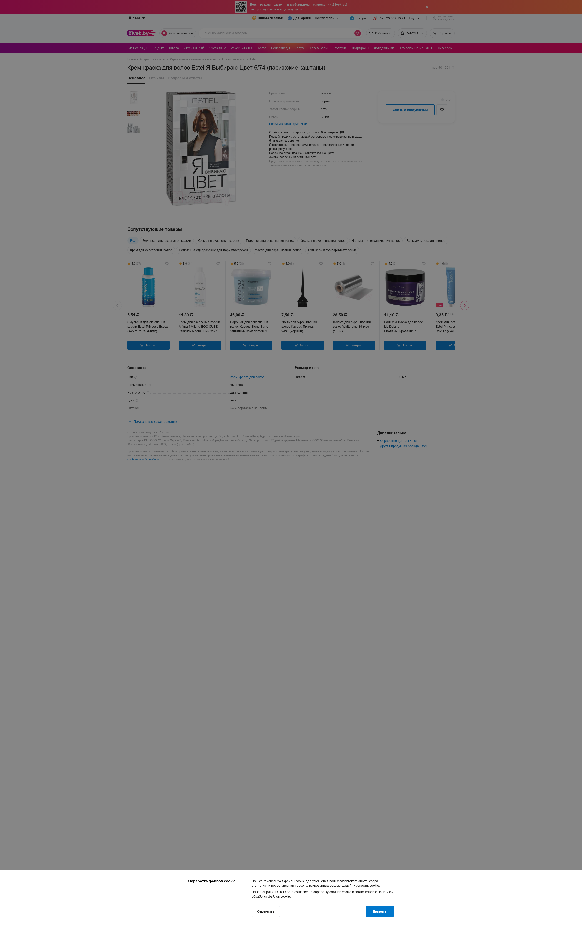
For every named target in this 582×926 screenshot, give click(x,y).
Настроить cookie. (366, 885)
